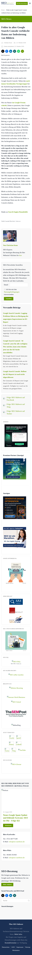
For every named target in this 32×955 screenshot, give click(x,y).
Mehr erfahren (7, 884)
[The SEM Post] (16, 713)
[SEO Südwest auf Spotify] (19, 737)
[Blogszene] (16, 641)
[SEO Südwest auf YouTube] (22, 750)
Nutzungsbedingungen (11, 292)
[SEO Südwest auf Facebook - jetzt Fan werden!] (12, 737)
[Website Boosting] (16, 688)
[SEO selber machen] (16, 674)
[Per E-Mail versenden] (22, 51)
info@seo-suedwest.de (17, 842)
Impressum (19, 947)
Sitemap (27, 947)
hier (20, 255)
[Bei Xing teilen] (14, 51)
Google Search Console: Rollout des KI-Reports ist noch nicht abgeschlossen (14, 374)
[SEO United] (16, 702)
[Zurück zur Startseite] (7, 3)
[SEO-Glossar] (16, 764)
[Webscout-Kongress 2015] (16, 610)
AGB (13, 947)
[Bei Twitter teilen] (2, 51)
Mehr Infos (18, 934)
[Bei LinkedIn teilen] (10, 51)
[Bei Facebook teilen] (6, 51)
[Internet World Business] (16, 697)
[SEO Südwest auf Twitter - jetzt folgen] (8, 750)
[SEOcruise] (16, 619)
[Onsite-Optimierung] (16, 572)
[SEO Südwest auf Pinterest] (12, 744)
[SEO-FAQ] (16, 661)
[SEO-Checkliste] (16, 435)
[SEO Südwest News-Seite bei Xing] (15, 750)
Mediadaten (16, 950)
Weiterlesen (8, 825)
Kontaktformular (10, 943)
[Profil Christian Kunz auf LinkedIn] (19, 744)
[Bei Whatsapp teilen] (18, 51)
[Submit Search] (29, 901)
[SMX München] (16, 601)
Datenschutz (5, 947)
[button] (30, 3)
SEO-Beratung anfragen (22, 3)
